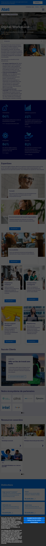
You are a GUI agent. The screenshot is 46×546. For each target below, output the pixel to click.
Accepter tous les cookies (34, 518)
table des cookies (9, 538)
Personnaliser (34, 522)
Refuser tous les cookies (34, 520)
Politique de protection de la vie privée (11, 542)
